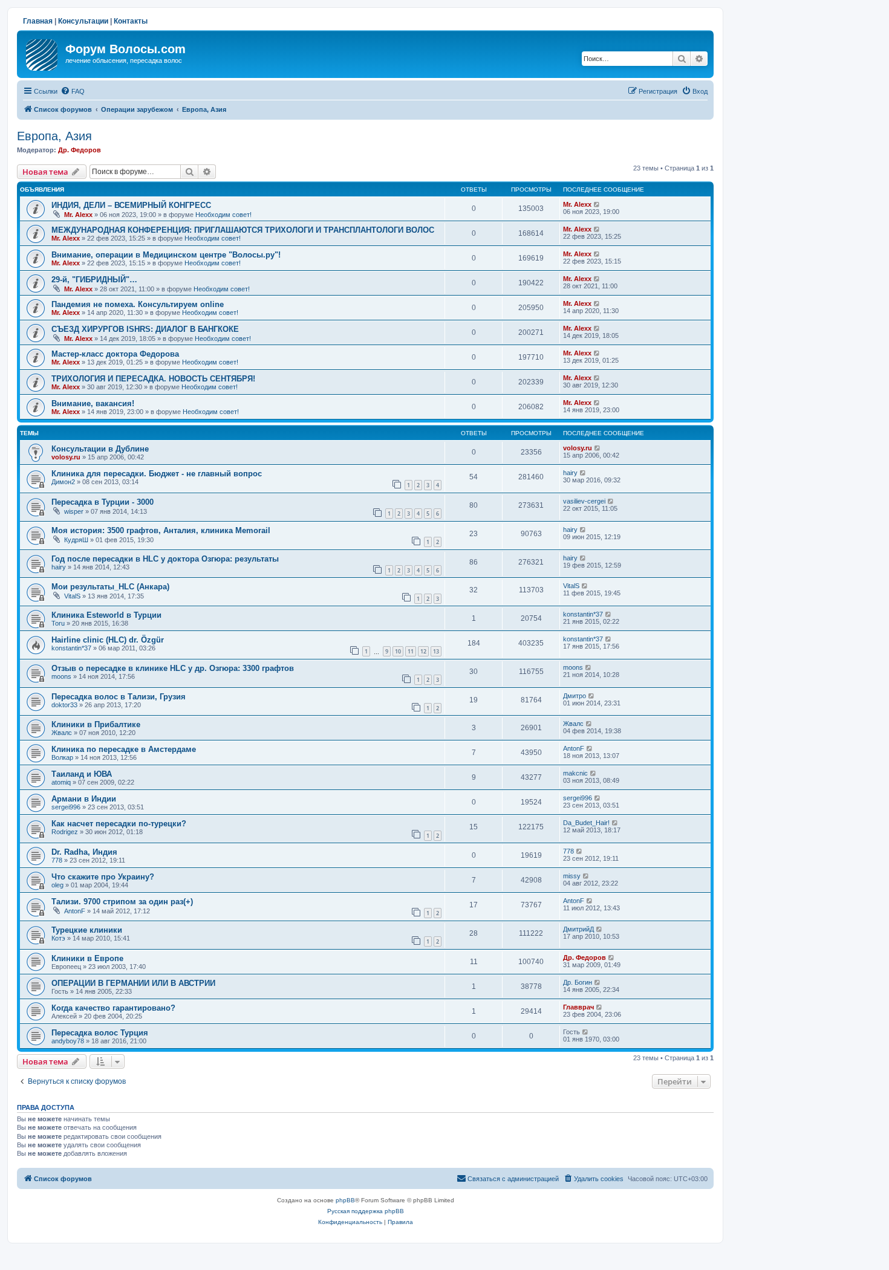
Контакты (131, 21)
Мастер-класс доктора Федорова (115, 353)
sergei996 (65, 807)
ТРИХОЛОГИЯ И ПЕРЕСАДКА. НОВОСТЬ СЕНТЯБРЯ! (153, 378)
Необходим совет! (223, 214)
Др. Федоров (79, 150)
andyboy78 (67, 1041)
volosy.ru (65, 457)
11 (411, 651)
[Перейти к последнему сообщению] (597, 204)
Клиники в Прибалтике (95, 724)
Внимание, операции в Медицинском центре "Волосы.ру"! (166, 254)
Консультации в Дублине (100, 448)
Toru (58, 623)
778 (56, 860)
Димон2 (63, 481)
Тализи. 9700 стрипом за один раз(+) (122, 901)
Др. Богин (577, 982)
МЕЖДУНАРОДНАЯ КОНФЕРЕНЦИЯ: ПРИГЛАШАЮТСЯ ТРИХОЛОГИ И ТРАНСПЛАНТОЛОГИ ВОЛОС (242, 230)
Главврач (578, 1007)
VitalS (72, 596)
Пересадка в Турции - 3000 (102, 502)
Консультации (83, 21)
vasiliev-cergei (584, 501)
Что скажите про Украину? (102, 876)
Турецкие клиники (86, 930)
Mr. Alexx (78, 214)
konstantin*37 (583, 614)
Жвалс (61, 732)
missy (572, 876)
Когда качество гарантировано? (113, 1007)
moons (61, 676)
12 (423, 651)
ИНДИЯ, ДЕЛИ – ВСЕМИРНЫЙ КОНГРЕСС (131, 205)
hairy (570, 472)
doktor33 (64, 704)
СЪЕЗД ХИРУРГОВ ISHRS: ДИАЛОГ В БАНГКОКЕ (145, 329)
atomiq (61, 782)
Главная (38, 21)
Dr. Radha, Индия (84, 852)
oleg (57, 885)
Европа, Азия (54, 136)
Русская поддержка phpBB (365, 1211)
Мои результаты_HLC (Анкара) (110, 586)
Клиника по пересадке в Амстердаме (123, 749)
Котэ (58, 938)
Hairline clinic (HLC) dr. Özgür (107, 639)
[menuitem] (72, 91)
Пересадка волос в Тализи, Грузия (118, 696)
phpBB (345, 1200)
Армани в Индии (83, 798)
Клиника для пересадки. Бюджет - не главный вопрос (156, 473)
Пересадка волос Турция (99, 1032)
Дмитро (574, 695)
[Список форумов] (42, 52)
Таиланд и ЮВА (81, 774)
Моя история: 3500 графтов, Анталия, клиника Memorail (160, 530)
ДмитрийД (578, 929)
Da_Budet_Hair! (586, 822)
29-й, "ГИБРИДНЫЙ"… (94, 279)
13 (436, 651)
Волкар (62, 757)
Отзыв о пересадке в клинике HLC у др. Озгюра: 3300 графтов (172, 668)
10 (398, 651)
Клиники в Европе (87, 958)
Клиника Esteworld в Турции (106, 615)
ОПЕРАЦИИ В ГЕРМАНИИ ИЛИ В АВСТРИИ (133, 983)
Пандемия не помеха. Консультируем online (137, 304)
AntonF (573, 748)
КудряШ (76, 539)
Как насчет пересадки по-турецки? (118, 823)
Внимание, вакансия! (92, 403)
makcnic (575, 773)
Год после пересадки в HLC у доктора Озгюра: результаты (165, 558)
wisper (73, 511)
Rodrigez (64, 831)
